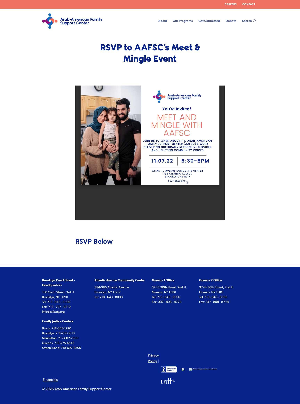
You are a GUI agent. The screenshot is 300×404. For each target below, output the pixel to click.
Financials (50, 380)
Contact (248, 4)
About (162, 21)
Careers (231, 4)
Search (247, 21)
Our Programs (183, 21)
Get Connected (209, 21)
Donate (231, 21)
